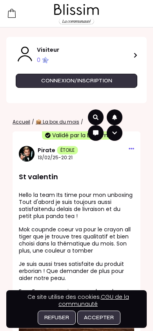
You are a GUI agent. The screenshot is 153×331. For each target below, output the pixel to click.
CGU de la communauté (93, 300)
